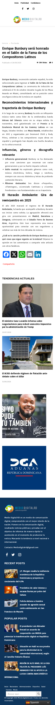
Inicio (17, 3)
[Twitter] (13, 554)
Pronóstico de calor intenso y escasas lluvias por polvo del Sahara (33, 591)
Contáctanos (35, 3)
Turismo (9, 690)
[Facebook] (7, 554)
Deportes (36, 687)
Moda (15, 690)
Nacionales (14, 687)
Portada (15, 43)
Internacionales (25, 687)
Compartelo (9, 263)
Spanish (34, 702)
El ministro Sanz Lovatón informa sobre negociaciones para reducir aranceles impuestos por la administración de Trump (26, 323)
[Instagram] (34, 9)
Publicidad (25, 3)
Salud (43, 687)
